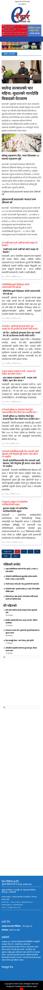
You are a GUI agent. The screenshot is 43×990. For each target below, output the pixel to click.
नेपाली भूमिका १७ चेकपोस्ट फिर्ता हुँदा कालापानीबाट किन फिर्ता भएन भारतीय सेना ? (21, 417)
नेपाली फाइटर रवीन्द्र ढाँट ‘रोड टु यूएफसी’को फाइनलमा (22, 584)
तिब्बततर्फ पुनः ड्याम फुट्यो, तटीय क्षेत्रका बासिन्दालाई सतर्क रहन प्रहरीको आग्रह (22, 597)
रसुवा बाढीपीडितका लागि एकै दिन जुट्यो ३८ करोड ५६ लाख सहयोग (22, 570)
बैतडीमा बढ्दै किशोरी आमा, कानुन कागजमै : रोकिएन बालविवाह (22, 621)
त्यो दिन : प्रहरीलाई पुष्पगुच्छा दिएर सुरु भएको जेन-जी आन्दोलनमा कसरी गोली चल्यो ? (21, 334)
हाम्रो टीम (6, 922)
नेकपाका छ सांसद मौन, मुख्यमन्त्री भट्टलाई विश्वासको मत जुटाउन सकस (22, 631)
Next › (6, 556)
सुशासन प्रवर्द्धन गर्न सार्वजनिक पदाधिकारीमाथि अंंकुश (15, 510)
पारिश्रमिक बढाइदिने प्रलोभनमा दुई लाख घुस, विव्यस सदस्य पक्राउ (21, 649)
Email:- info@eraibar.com (11, 907)
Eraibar (20, 983)
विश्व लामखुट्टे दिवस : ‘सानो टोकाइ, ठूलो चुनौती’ (20, 640)
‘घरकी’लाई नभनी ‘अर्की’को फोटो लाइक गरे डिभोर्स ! (20, 251)
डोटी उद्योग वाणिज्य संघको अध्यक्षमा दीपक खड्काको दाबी (21, 611)
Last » (16, 556)
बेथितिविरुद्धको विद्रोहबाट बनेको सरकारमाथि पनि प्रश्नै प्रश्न (21, 292)
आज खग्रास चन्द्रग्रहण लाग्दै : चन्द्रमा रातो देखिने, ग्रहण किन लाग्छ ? (20, 379)
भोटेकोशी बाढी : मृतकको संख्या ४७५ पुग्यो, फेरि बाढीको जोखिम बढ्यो (23, 590)
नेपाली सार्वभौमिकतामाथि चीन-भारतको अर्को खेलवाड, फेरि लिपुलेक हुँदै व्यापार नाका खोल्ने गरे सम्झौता (21, 463)
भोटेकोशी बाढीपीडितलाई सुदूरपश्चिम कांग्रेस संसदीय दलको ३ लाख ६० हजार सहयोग (21, 577)
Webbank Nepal (31, 986)
